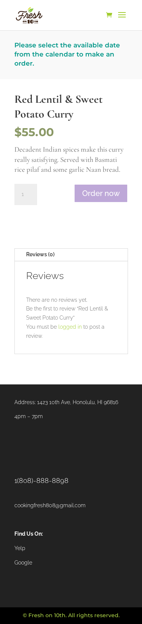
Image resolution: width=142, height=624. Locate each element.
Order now (101, 193)
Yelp (19, 548)
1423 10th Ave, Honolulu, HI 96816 (77, 402)
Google (23, 563)
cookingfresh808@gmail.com (50, 505)
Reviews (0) (40, 254)
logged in (70, 327)
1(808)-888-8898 (41, 480)
